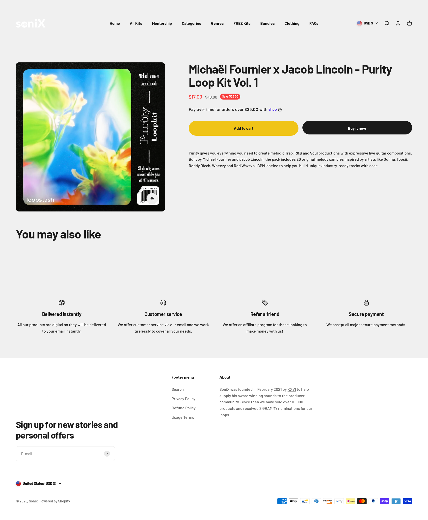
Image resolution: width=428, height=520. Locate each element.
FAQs (313, 23)
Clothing (292, 23)
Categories (191, 23)
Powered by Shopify (54, 501)
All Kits (136, 23)
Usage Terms (183, 417)
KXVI (292, 389)
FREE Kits (242, 23)
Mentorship (162, 23)
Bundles (267, 23)
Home (115, 23)
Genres (217, 23)
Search (178, 389)
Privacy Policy (183, 398)
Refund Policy (184, 407)
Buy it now (357, 128)
